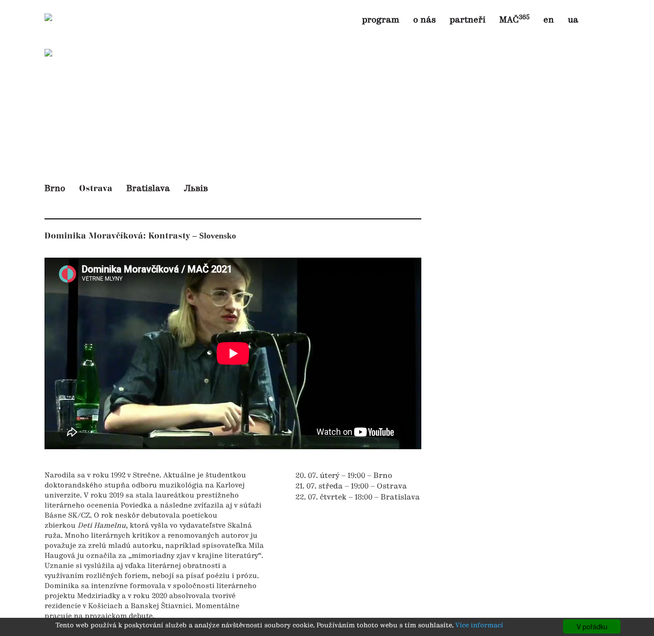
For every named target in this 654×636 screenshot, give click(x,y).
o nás (424, 20)
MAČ (514, 20)
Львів (196, 188)
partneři (467, 20)
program (380, 20)
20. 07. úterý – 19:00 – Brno (343, 476)
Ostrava (96, 188)
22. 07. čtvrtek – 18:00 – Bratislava (357, 497)
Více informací (479, 625)
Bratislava (148, 188)
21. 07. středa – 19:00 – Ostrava (351, 486)
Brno (55, 188)
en (548, 20)
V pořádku (592, 626)
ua (573, 20)
